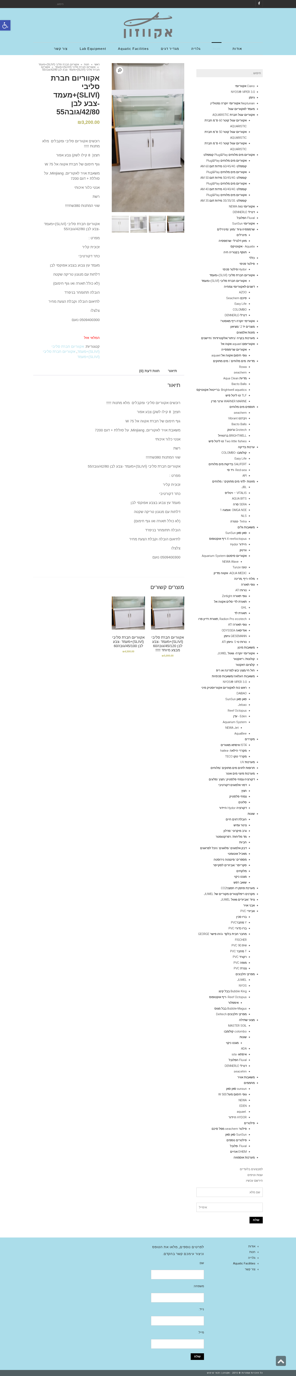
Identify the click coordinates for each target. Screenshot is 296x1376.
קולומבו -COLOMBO (234, 453)
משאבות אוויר (246, 1077)
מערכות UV (247, 762)
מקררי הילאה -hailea (233, 750)
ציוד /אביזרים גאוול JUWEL (238, 899)
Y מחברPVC (239, 922)
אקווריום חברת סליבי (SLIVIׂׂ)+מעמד (58, 64)
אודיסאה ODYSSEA (234, 630)
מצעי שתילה (247, 1020)
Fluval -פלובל (238, 1146)
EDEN (243, 1106)
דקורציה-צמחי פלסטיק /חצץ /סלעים (232, 779)
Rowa (243, 367)
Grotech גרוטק (237, 430)
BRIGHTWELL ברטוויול (232, 435)
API (244, 475)
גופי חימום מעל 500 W (232, 1094)
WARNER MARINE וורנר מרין (229, 401)
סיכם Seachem (236, 298)
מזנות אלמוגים (246, 332)
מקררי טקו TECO (236, 756)
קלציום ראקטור (245, 665)
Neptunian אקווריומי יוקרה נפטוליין (232, 103)
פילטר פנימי (247, 264)
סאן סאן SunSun (236, 533)
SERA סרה (240, 504)
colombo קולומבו (235, 1031)
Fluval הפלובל (246, 218)
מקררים (250, 739)
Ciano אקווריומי (245, 86)
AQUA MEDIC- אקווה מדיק (230, 573)
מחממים (249, 1083)
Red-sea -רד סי (237, 470)
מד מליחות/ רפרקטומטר (231, 836)
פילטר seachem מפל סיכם (229, 1129)
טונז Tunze (240, 567)
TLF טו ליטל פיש (236, 395)
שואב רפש (240, 882)
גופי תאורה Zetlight (234, 596)
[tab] (172, 371)
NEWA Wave (230, 561)
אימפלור (233, 1003)
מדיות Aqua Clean (235, 378)
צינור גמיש (240, 825)
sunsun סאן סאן (236, 1089)
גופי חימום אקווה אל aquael (229, 355)
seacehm (240, 1071)
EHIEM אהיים (238, 1151)
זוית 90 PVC (239, 945)
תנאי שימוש (213, 1373)
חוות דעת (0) (149, 371)
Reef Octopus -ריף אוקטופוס (228, 997)
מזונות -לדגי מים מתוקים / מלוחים (233, 481)
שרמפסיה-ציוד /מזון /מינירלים (236, 229)
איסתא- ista (239, 1054)
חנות (86, 64)
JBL (244, 487)
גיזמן (252, 97)
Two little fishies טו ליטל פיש (228, 441)
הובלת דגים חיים (236, 819)
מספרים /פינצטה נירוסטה (230, 859)
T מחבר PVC (238, 951)
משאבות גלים (246, 527)
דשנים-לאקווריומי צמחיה (239, 286)
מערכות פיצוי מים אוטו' (240, 773)
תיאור (172, 371)
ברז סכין (241, 917)
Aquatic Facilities (244, 1263)
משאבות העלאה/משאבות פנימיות (233, 676)
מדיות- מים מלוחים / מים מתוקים (234, 361)
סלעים (242, 802)
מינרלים (242, 235)
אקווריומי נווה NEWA (242, 206)
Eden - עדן (240, 716)
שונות (251, 814)
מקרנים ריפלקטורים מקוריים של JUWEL (229, 894)
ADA (244, 1048)
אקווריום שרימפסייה (234, 349)
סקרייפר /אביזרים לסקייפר (230, 865)
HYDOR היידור (238, 1117)
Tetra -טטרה (238, 521)
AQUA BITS (239, 498)
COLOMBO (240, 309)
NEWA (243, 1100)
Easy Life (241, 304)
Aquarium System (235, 722)
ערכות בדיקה (246, 447)
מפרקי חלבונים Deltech (231, 1014)
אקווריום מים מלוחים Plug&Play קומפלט (229, 155)
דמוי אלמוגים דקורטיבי (232, 785)
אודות (251, 1246)
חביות (243, 842)
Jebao (242, 705)
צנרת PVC (240, 968)
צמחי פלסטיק (238, 796)
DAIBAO (242, 693)
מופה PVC (240, 963)
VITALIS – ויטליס (236, 493)
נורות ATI (241, 590)
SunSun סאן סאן (236, 1134)
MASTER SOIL (237, 1025)
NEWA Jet (232, 728)
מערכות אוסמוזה (244, 1157)
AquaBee (240, 733)
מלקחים (241, 871)
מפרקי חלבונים (245, 974)
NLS (244, 516)
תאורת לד (240, 613)
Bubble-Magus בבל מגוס (230, 1008)
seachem (240, 372)
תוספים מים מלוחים (242, 407)
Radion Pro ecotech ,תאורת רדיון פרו (222, 619)
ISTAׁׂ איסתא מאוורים (234, 745)
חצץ (244, 791)
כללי (252, 258)
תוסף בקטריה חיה (235, 252)
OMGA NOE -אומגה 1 (233, 510)
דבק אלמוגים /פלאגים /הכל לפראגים (223, 848)
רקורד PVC (240, 957)
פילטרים (249, 1123)
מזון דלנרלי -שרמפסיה (233, 241)
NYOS (243, 985)
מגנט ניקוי (240, 876)
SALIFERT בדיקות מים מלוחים (228, 464)
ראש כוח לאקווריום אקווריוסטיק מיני (224, 688)
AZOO (243, 292)
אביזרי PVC (247, 911)
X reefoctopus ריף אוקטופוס (228, 539)
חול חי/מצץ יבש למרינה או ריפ (235, 670)
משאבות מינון (246, 647)
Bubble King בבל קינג (233, 991)
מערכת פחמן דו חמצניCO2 (238, 888)
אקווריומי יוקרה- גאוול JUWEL (236, 653)
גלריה (251, 1258)
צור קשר (250, 1269)
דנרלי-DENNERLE (236, 315)
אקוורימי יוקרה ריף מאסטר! (237, 321)
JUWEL (242, 980)
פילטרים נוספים (237, 1140)
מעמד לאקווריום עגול (241, 109)
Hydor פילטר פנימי (235, 269)
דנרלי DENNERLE (244, 212)
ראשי (97, 64)
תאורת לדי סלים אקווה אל (230, 601)
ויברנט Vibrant (237, 418)
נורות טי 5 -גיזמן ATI (234, 642)
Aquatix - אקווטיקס (243, 246)
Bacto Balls (239, 384)
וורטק (243, 550)
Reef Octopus (237, 710)
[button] (5, 25)
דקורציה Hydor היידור (233, 808)
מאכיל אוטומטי (237, 854)
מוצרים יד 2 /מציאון (242, 326)
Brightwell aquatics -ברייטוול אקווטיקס (222, 390)
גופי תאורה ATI (237, 624)
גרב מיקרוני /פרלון (235, 831)
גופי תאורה (248, 584)
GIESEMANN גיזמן (235, 636)
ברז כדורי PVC (238, 928)
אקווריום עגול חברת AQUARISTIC (233, 115)
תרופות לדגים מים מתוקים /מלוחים (233, 768)
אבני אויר (249, 905)
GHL (244, 607)
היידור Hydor (238, 544)
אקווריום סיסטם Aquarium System (224, 556)
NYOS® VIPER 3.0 (243, 92)
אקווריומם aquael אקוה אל (238, 344)
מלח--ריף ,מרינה (244, 579)
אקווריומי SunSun (243, 223)
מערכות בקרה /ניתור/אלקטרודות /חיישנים (228, 338)
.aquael (242, 1111)
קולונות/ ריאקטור (244, 659)
